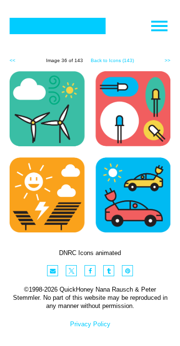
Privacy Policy (90, 324)
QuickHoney (58, 26)
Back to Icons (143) (112, 60)
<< (12, 60)
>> (167, 60)
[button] (53, 271)
